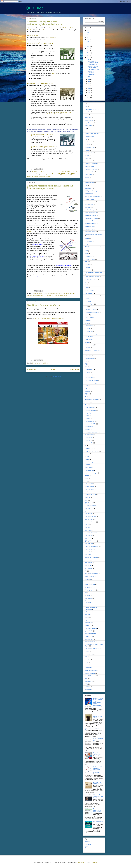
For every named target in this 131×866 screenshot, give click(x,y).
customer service (89, 226)
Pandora (87, 475)
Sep (89, 79)
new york (87, 454)
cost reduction (88, 207)
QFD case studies (89, 508)
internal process (89, 377)
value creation (88, 667)
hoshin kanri (35, 174)
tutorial (86, 665)
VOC (86, 678)
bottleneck (87, 155)
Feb (89, 90)
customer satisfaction (42, 363)
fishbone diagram (89, 304)
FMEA (86, 306)
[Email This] (35, 169)
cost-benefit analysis (90, 210)
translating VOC (89, 654)
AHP (53, 73)
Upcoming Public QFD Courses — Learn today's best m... (93, 63)
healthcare (87, 328)
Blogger (94, 862)
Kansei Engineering (61, 112)
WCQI (86, 684)
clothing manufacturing (91, 191)
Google (87, 323)
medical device (89, 426)
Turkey (86, 662)
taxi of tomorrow (89, 636)
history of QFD (88, 339)
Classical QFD (88, 188)
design (86, 244)
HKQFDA (87, 342)
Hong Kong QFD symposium (92, 350)
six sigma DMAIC (45, 114)
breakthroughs (88, 161)
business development (91, 163)
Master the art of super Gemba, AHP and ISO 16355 (98, 810)
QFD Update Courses (37, 176)
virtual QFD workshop (90, 676)
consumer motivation (90, 202)
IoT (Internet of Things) (91, 383)
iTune (86, 405)
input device (88, 375)
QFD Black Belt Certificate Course (40, 83)
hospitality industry (90, 358)
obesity (87, 456)
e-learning (87, 264)
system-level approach (91, 628)
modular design (89, 443)
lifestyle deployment (90, 413)
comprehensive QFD (90, 199)
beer (86, 139)
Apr (89, 86)
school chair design (90, 584)
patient (86, 478)
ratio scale (87, 552)
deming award (88, 241)
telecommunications (90, 641)
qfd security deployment (91, 532)
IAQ (86, 364)
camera (87, 177)
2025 (88, 32)
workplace (87, 686)
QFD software (88, 535)
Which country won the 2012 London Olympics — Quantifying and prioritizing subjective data (98, 702)
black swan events (89, 147)
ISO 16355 (87, 391)
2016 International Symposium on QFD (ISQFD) (98, 796)
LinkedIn (87, 415)
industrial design (89, 369)
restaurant (87, 560)
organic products (89, 470)
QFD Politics (88, 527)
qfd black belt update (90, 505)
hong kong (87, 347)
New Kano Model (37, 244)
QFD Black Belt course (37, 256)
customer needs (37, 293)
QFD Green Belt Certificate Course (40, 43)
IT (85, 396)
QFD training (88, 538)
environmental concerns (91, 279)
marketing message (90, 421)
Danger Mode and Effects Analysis (94, 234)
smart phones (88, 598)
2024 (88, 35)
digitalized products (90, 259)
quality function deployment (92, 546)
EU (86, 285)
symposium (47, 176)
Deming (87, 238)
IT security (87, 402)
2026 (88, 30)
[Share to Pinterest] (42, 169)
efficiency (87, 267)
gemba (73, 172)
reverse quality (89, 568)
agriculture (87, 112)
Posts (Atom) (57, 376)
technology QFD (89, 639)
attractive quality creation (91, 133)
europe (87, 287)
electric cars (88, 270)
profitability (88, 497)
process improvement (90, 494)
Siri (86, 592)
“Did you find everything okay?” (97, 753)
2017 (88, 50)
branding (87, 158)
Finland (87, 298)
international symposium (91, 380)
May (89, 83)
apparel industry (89, 120)
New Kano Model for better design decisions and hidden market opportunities (50, 187)
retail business (88, 562)
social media (88, 605)
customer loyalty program (91, 218)
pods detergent (89, 483)
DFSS (68, 172)
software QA (88, 612)
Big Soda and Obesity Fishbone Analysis (97, 716)
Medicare (87, 429)
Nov (89, 59)
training (87, 651)
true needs (87, 659)
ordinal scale (88, 467)
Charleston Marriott (55, 28)
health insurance (89, 325)
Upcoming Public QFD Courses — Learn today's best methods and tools (45, 23)
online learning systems (91, 462)
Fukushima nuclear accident (92, 312)
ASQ (86, 131)
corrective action (89, 204)
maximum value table (90, 424)
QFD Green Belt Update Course (42, 135)
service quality (88, 587)
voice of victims (89, 681)
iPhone (87, 385)
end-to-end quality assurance (92, 276)
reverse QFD (88, 565)
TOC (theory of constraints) (92, 648)
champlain (87, 180)
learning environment (90, 410)
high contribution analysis (91, 334)
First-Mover (88, 301)
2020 (88, 44)
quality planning (89, 549)
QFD (86, 500)
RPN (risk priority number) (91, 573)
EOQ (86, 282)
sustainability (88, 622)
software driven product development (91, 608)
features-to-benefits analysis (92, 296)
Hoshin (52, 112)
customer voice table (90, 231)
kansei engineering (45, 174)
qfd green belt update (90, 522)
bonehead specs (89, 152)
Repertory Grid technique (91, 557)
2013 (88, 95)
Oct (89, 77)
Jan (89, 92)
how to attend (36, 277)
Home (53, 370)
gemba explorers (89, 317)
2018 (88, 48)
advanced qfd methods (91, 109)
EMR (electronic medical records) (93, 272)
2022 (88, 39)
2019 (88, 46)
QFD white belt (89, 543)
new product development (51, 295)
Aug (89, 81)
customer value (89, 229)
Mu (86, 445)
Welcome (87, 841)
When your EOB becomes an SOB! (97, 783)
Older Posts (74, 370)
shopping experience (90, 590)
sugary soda (88, 620)
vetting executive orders (91, 670)
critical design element (91, 212)
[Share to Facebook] (40, 169)
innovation (87, 372)
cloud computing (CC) (90, 193)
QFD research (88, 530)
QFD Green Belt (89, 519)
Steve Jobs (88, 614)
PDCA (86, 481)
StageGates (54, 114)
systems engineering (90, 633)
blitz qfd (37, 172)
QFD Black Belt (65, 174)
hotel (86, 361)
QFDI (86, 847)
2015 (88, 55)
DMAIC (87, 261)
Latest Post (88, 844)
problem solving (89, 492)
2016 (88, 53)
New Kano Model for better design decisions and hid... (93, 68)
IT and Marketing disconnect (92, 399)
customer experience (90, 215)
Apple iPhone (88, 125)
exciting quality (47, 293)
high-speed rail (89, 336)
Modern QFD (56, 174)
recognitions (88, 554)
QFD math (87, 524)
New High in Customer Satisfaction (43, 305)
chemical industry (89, 182)
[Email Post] (31, 169)
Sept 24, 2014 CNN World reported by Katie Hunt (49, 318)
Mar (89, 88)
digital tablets (88, 256)
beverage (87, 144)
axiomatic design (89, 136)
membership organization (91, 432)
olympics (87, 459)
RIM (86, 571)
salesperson (88, 582)
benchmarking (88, 142)
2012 (88, 97)
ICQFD (86, 849)
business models (89, 166)
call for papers (88, 174)
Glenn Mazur (88, 320)
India (86, 366)
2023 (88, 37)
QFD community (89, 511)
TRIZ (69, 112)
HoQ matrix (88, 353)
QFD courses (88, 513)
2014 (88, 57)
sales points (88, 579)
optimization (88, 464)
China (34, 363)
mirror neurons (89, 437)
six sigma (87, 595)
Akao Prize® (88, 117)
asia (86, 128)
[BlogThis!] (37, 169)
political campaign (89, 486)
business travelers (89, 172)
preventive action (89, 489)
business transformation (91, 169)
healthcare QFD (89, 331)
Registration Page (32, 35)
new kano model (38, 295)
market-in (87, 418)
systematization (89, 631)
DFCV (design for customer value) (51, 172)
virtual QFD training (90, 673)
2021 (88, 41)
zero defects (88, 689)
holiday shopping (89, 345)
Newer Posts (32, 370)
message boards (89, 434)
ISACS (86, 388)
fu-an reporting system (90, 309)
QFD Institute (52, 37)
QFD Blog (34, 8)
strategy (87, 617)
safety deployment (89, 576)
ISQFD (86, 394)
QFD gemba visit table (90, 516)
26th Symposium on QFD (63, 265)
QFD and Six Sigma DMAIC (92, 729)
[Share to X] (39, 169)
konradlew (81, 862)
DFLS (64, 172)
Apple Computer (89, 123)
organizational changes (91, 473)
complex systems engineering (92, 196)
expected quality (57, 293)
